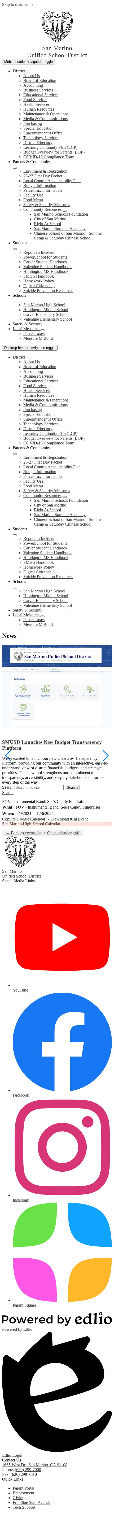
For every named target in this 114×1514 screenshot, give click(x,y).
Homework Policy (38, 281)
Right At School (47, 223)
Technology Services (40, 138)
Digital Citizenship (39, 285)
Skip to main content (19, 4)
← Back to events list (23, 833)
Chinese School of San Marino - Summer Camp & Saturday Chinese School (68, 235)
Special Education (38, 128)
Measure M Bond (38, 338)
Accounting (33, 85)
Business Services (38, 90)
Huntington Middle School (45, 309)
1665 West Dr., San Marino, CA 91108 (34, 1465)
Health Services (36, 104)
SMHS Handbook (38, 276)
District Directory (37, 142)
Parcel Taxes (34, 333)
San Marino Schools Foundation (61, 214)
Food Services (35, 99)
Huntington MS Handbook (45, 271)
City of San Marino (50, 219)
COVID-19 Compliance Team (48, 157)
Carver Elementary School (45, 314)
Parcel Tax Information (42, 190)
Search (8, 787)
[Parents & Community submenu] (15, 168)
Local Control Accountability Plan (52, 180)
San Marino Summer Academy (60, 228)
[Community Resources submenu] (65, 211)
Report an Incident (38, 252)
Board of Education (39, 80)
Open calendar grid (63, 833)
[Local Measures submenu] (42, 330)
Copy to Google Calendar (23, 819)
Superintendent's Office (43, 133)
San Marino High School (44, 305)
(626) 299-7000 (28, 1469)
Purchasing (32, 123)
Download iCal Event (69, 819)
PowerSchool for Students (45, 257)
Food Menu (33, 200)
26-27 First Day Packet (42, 176)
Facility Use (33, 195)
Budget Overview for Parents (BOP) (54, 152)
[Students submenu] (15, 249)
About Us (31, 75)
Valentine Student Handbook (47, 266)
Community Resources (42, 209)
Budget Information (39, 185)
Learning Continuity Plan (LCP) (50, 147)
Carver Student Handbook (45, 262)
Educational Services (40, 95)
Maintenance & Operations (45, 114)
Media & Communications (45, 118)
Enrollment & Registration (45, 171)
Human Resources (38, 109)
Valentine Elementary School (47, 319)
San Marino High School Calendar (31, 824)
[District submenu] (28, 72)
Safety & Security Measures (46, 204)
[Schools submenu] (15, 301)
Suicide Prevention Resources (48, 290)
